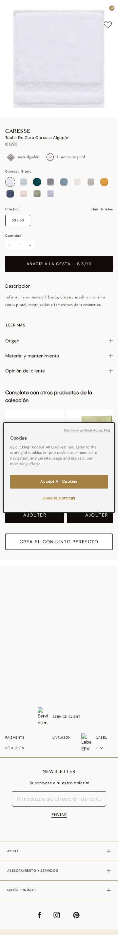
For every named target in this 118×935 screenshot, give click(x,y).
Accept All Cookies (58, 481)
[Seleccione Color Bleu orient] (10, 194)
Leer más (15, 325)
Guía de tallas (102, 209)
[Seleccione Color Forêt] (37, 182)
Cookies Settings (59, 498)
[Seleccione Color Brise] (24, 182)
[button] (99, 9)
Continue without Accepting (87, 430)
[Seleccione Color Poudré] (24, 194)
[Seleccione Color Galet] (50, 182)
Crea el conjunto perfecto (59, 542)
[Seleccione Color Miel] (104, 182)
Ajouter (34, 515)
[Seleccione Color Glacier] (64, 182)
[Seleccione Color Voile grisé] (50, 194)
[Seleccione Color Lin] (91, 182)
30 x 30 (18, 220)
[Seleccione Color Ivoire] (77, 182)
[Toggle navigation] (10, 10)
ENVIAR (59, 814)
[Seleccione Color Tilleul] (37, 194)
